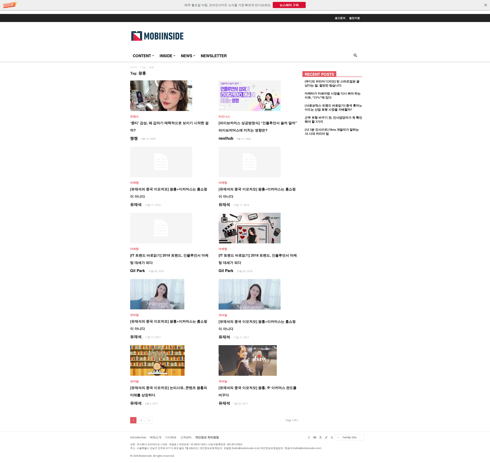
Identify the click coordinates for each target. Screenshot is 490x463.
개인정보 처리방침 (207, 437)
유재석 (136, 204)
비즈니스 (224, 116)
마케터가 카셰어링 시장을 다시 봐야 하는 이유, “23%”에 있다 (333, 95)
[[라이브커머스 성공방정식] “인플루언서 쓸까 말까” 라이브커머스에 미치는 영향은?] (258, 95)
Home (133, 67)
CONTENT (142, 55)
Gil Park (137, 270)
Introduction (138, 437)
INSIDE (166, 55)
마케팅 (134, 182)
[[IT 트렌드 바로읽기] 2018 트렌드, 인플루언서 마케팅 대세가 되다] (169, 228)
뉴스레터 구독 (289, 5)
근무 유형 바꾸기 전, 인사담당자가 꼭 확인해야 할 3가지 (333, 119)
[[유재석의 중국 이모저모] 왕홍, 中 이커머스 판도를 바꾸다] (258, 360)
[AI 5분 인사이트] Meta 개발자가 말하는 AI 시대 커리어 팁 (332, 131)
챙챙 (134, 138)
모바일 (134, 315)
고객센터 (186, 437)
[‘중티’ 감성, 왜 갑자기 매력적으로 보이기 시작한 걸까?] (169, 95)
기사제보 (170, 437)
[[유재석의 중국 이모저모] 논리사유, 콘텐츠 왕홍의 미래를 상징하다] (169, 360)
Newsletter (214, 55)
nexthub (226, 138)
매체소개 (155, 437)
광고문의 (340, 18)
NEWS (186, 55)
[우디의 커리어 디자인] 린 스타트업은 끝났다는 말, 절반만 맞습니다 (332, 83)
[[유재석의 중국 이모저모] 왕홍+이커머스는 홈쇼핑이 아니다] (169, 162)
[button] (245, 5)
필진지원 (354, 18)
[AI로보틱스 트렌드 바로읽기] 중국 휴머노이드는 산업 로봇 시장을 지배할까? (333, 107)
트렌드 (134, 116)
